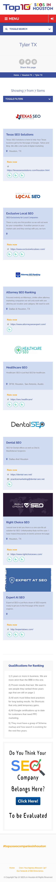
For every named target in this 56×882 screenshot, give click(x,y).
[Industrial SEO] (21, 254)
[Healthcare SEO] (21, 175)
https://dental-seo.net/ (21, 474)
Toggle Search (18, 29)
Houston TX (27, 75)
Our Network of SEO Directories (30, 871)
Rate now (12, 162)
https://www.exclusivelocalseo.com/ (28, 249)
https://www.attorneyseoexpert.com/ (28, 324)
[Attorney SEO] (9, 329)
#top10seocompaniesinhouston (24, 846)
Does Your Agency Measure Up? (33, 868)
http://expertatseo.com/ (22, 629)
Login (52, 19)
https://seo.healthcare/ (22, 399)
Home (16, 75)
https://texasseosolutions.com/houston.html (28, 170)
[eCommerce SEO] (15, 175)
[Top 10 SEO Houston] (28, 7)
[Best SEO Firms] (9, 175)
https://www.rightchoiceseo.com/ (26, 554)
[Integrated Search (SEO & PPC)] (21, 404)
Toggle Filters (14, 99)
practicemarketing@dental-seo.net (27, 479)
